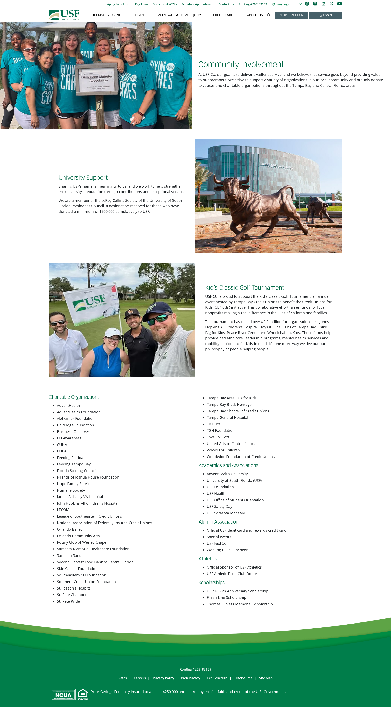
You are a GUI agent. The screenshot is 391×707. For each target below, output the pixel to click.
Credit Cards (224, 15)
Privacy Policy (163, 678)
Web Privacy (190, 678)
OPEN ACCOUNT (293, 15)
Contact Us (226, 4)
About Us (255, 15)
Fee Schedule (217, 678)
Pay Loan (141, 4)
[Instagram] (316, 4)
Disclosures (243, 678)
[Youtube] (339, 4)
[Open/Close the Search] (269, 15)
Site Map (266, 678)
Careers (140, 678)
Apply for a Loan (118, 4)
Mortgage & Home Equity (179, 15)
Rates (122, 678)
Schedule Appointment (198, 4)
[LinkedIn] (324, 4)
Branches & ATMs (165, 4)
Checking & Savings (106, 15)
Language (282, 4)
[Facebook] (307, 4)
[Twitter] (332, 4)
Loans (140, 15)
